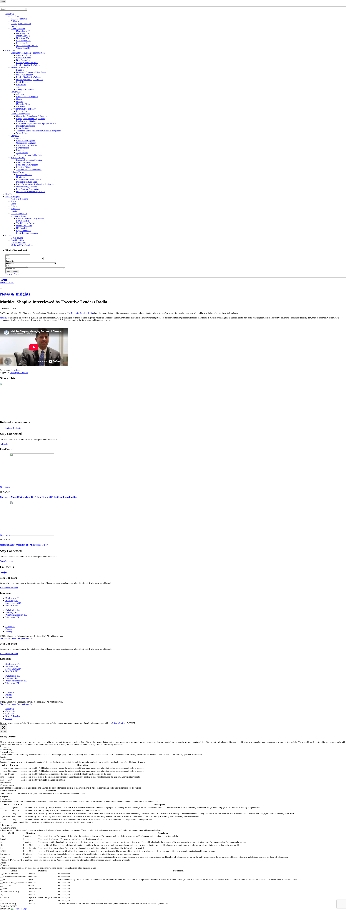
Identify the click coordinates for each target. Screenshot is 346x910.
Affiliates (15, 21)
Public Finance (22, 82)
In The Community (19, 19)
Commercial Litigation (25, 140)
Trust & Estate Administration (28, 170)
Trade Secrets (22, 152)
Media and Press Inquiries (22, 245)
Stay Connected (7, 282)
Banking (20, 70)
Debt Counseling (23, 60)
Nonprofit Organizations (26, 187)
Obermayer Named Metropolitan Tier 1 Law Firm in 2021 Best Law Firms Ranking (38, 497)
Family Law (16, 92)
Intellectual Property (24, 75)
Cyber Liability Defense (26, 145)
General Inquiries (18, 243)
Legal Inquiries (17, 240)
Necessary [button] (4, 747)
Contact (8, 235)
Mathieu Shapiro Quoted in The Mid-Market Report (24, 545)
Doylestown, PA (23, 31)
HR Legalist (21, 228)
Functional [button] (4, 757)
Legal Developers (23, 230)
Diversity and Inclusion (21, 23)
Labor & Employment (20, 114)
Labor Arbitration (23, 128)
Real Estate (21, 84)
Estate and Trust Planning (27, 165)
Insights (14, 206)
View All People (12, 274)
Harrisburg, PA (22, 33)
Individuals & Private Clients (28, 179)
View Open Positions (9, 588)
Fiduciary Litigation (24, 167)
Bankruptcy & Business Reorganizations (28, 53)
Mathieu (3, 318)
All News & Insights (19, 199)
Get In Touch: (17, 238)
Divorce (19, 101)
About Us (9, 14)
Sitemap (8, 631)
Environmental (22, 148)
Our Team (9, 194)
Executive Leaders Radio (82, 313)
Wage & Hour (22, 133)
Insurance (20, 150)
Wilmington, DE (23, 48)
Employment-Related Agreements (30, 118)
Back (3, 1)
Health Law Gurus (24, 225)
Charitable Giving (23, 162)
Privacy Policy (118, 723)
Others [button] (3, 863)
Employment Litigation (26, 121)
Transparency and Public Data (29, 155)
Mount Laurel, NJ (23, 36)
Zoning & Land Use (25, 89)
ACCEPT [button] (131, 723)
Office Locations (18, 28)
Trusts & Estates (18, 157)
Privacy (8, 629)
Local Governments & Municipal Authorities (35, 184)
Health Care (21, 177)
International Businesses (26, 182)
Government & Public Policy (23, 109)
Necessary (7, 750)
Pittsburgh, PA (22, 43)
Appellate (20, 138)
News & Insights (12, 196)
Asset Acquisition (23, 55)
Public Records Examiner (27, 233)
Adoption (20, 94)
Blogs (13, 204)
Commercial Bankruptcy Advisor (30, 218)
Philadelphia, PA (23, 40)
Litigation (15, 135)
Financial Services (24, 174)
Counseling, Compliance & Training (31, 116)
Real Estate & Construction (27, 189)
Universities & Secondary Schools (30, 191)
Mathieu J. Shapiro (13, 428)
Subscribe (4, 444)
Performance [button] (5, 783)
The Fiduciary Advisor (26, 223)
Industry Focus (17, 172)
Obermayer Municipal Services (29, 79)
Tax (17, 87)
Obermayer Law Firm (19, 372)
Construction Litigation (26, 143)
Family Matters (22, 221)
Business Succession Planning (29, 160)
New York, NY (22, 38)
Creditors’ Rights (23, 58)
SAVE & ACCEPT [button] (8, 906)
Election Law (22, 111)
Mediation (20, 106)
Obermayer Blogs (18, 216)
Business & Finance (19, 67)
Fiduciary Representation (27, 62)
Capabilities (10, 50)
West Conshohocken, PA (27, 45)
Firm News (15, 208)
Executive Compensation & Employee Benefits (36, 123)
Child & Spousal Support (27, 96)
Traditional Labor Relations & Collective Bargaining (38, 131)
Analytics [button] (4, 796)
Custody (19, 99)
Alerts (13, 201)
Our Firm (15, 16)
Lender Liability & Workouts (28, 65)
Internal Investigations (25, 126)
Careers (14, 26)
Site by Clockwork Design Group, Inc (16, 638)
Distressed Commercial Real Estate (31, 72)
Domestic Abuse (23, 104)
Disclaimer (10, 626)
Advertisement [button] (6, 825)
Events (14, 211)
